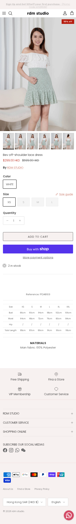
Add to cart (38, 237)
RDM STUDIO (15, 167)
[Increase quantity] (21, 221)
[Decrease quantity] (6, 221)
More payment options (38, 257)
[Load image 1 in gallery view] (38, 74)
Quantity (9, 213)
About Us (8, 489)
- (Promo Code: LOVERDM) (38, 5)
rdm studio (18, 511)
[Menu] (4, 13)
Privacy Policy (41, 489)
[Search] (12, 13)
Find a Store (23, 489)
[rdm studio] (38, 13)
